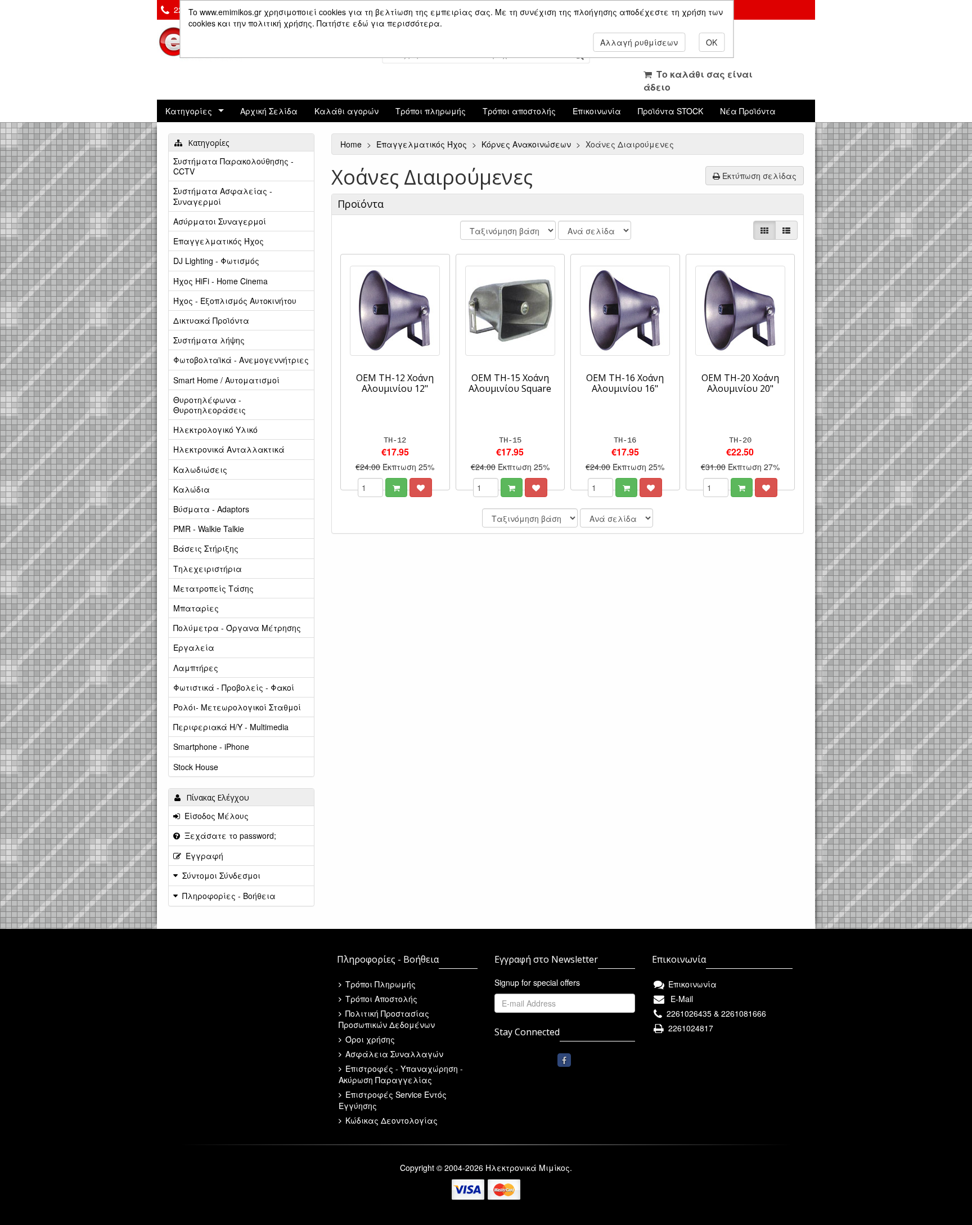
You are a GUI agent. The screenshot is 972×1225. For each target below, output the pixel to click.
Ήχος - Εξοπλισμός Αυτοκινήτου (234, 300)
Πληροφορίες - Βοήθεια (229, 895)
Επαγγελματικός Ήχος (422, 144)
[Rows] (786, 230)
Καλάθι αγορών (346, 111)
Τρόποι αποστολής (519, 111)
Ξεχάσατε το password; (228, 835)
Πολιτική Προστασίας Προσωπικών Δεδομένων (387, 1019)
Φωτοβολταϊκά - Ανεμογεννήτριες (241, 359)
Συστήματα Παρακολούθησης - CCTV (233, 166)
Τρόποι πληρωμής (430, 111)
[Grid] (764, 230)
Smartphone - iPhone (211, 746)
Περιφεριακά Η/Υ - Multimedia (231, 726)
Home (352, 144)
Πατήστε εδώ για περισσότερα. (379, 23)
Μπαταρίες (196, 608)
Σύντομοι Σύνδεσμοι (221, 875)
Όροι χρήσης (369, 1039)
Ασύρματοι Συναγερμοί (219, 221)
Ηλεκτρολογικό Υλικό (215, 429)
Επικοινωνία (597, 111)
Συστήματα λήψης (209, 340)
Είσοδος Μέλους (214, 815)
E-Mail (679, 998)
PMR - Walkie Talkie (208, 528)
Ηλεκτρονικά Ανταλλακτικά (229, 449)
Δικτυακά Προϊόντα (211, 320)
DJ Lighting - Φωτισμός (216, 260)
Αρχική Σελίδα (269, 111)
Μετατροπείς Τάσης (213, 588)
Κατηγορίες (188, 111)
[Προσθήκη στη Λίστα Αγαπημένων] (421, 487)
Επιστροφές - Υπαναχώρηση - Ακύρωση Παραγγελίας (401, 1074)
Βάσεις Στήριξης (205, 548)
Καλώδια (191, 489)
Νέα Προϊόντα (748, 111)
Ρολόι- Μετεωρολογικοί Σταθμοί (237, 707)
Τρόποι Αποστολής (380, 998)
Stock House (195, 766)
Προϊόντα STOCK (670, 111)
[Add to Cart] (396, 487)
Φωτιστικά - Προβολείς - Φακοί (233, 687)
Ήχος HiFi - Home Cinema (220, 281)
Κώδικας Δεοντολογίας (390, 1120)
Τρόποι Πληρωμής (379, 984)
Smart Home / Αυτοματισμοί (226, 380)
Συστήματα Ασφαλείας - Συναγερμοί (222, 196)
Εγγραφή (202, 855)
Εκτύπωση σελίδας (758, 175)
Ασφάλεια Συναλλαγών (393, 1053)
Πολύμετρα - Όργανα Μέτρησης (237, 627)
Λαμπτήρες (195, 667)
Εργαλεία (193, 647)
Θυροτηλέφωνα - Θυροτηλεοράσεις (209, 404)
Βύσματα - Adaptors (211, 509)
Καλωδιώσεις (200, 469)
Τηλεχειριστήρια (207, 568)
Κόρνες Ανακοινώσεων (527, 144)
